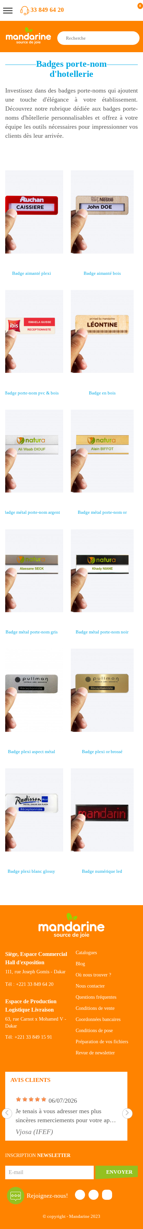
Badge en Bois (102, 393)
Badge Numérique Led (102, 871)
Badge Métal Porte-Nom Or (102, 512)
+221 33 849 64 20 (34, 984)
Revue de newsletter (95, 1052)
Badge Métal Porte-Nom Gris (32, 632)
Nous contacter (90, 986)
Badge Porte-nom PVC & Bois (32, 393)
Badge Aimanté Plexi (31, 273)
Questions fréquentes (96, 997)
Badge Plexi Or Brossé (102, 751)
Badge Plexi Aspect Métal (31, 751)
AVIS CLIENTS (30, 1080)
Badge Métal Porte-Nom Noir (102, 632)
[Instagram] (107, 1195)
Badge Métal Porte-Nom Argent (31, 512)
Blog (80, 963)
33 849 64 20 (47, 9)
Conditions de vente (95, 1008)
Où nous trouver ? (93, 974)
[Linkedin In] (94, 1195)
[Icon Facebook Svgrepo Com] (80, 1195)
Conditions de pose (94, 1030)
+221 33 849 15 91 (33, 1037)
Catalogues (86, 952)
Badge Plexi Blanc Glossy (31, 871)
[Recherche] (133, 38)
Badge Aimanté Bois (102, 273)
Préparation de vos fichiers (102, 1041)
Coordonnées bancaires (98, 1019)
